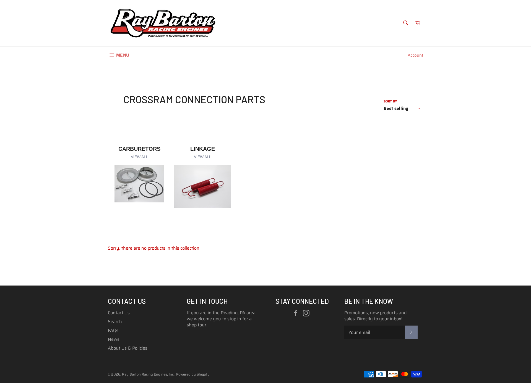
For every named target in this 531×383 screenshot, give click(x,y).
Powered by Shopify (193, 374)
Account (415, 55)
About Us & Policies (127, 348)
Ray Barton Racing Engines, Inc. (148, 374)
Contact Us (119, 312)
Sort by (390, 101)
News (113, 339)
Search (115, 321)
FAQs (113, 330)
